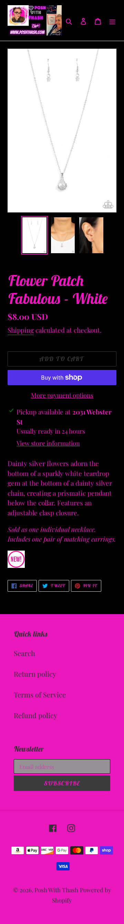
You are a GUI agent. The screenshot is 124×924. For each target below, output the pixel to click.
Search (24, 653)
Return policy (35, 673)
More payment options (62, 395)
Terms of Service (40, 694)
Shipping (21, 329)
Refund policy (35, 715)
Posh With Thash (56, 890)
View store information (48, 443)
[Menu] (112, 20)
